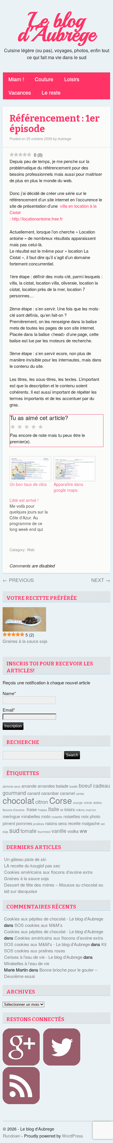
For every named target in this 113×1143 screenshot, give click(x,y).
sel (103, 824)
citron (41, 801)
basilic (74, 786)
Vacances (19, 92)
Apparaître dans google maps (68, 487)
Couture (44, 79)
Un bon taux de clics (28, 484)
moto (45, 816)
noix (85, 816)
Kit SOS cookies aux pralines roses (55, 947)
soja (5, 831)
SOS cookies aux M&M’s (38, 925)
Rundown (11, 1136)
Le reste (51, 92)
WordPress (72, 1136)
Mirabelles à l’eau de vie (26, 963)
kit (61, 810)
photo (95, 816)
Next (100, 579)
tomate (29, 830)
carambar (50, 793)
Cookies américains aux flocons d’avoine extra (48, 872)
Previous (18, 579)
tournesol (44, 831)
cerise (80, 793)
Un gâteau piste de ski (25, 859)
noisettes (71, 816)
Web (30, 549)
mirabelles (30, 816)
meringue (11, 816)
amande (29, 786)
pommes (24, 823)
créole (88, 802)
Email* (9, 710)
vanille (59, 830)
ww (83, 830)
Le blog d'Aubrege (56, 27)
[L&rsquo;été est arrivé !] (32, 514)
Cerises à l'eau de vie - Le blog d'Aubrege (43, 957)
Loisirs (71, 79)
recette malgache (84, 823)
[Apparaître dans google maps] (73, 469)
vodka (73, 831)
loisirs (69, 809)
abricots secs (11, 786)
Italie (53, 809)
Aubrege (64, 138)
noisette (57, 817)
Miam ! (16, 79)
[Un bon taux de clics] (29, 469)
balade (62, 786)
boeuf (85, 785)
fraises (42, 810)
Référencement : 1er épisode (55, 124)
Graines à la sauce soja (25, 641)
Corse (60, 800)
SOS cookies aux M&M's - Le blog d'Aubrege (47, 944)
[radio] (13, 427)
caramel (67, 793)
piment (9, 823)
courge (78, 802)
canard (33, 793)
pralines (38, 824)
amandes (46, 786)
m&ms (80, 810)
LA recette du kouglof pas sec (32, 865)
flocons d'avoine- (14, 810)
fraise (32, 809)
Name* (9, 693)
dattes (97, 802)
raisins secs (56, 823)
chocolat (18, 800)
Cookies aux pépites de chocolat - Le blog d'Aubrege (53, 919)
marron (91, 810)
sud (14, 830)
